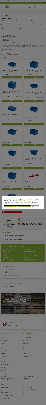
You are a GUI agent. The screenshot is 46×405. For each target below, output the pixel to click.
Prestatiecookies (27, 202)
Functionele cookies (18, 202)
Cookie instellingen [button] (35, 206)
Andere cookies (16, 204)
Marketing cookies (8, 204)
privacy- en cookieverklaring (20, 200)
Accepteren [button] (17, 206)
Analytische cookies (35, 202)
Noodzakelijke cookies (9, 202)
